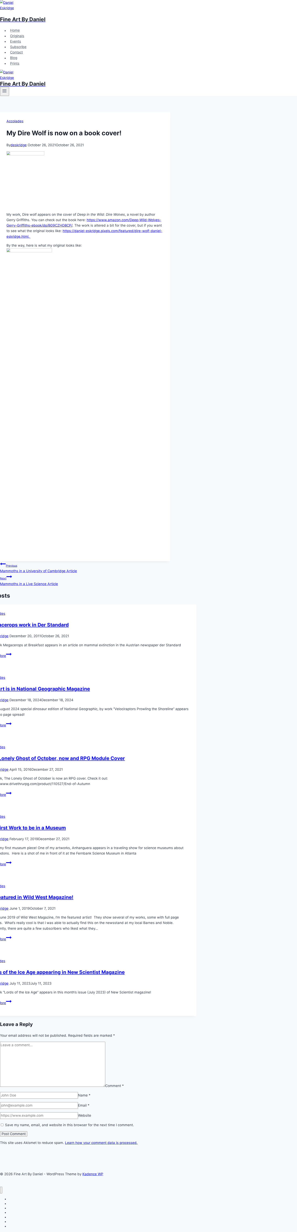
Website (84, 1115)
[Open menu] (4, 91)
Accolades (14, 121)
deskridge (19, 145)
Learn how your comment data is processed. (101, 1143)
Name (84, 1095)
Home (15, 30)
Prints (14, 63)
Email (84, 1105)
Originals (17, 36)
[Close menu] (1, 1190)
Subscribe (18, 47)
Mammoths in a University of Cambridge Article (38, 568)
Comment (114, 1086)
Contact (16, 52)
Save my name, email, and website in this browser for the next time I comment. (69, 1125)
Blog (13, 58)
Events (15, 41)
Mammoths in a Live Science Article (29, 581)
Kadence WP (92, 1174)
